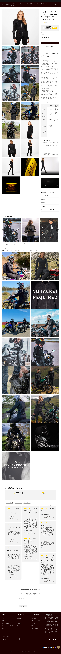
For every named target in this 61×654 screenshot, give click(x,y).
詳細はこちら (55, 27)
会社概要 (3, 618)
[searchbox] (8, 502)
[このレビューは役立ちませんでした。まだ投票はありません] (53, 517)
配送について (33, 623)
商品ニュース (4, 620)
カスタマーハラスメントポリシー (36, 620)
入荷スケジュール (33, 625)
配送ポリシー (25, 651)
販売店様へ (4, 628)
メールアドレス (22, 598)
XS (42, 37)
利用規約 (21, 651)
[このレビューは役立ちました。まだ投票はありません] (17, 519)
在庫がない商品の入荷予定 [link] (49, 46)
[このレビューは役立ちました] (34, 533)
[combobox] (18, 503)
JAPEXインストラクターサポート (7, 625)
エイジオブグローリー (20, 623)
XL (54, 37)
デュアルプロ (53, 93)
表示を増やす (43, 545)
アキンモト (18, 625)
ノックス (18, 620)
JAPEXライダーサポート (6, 623)
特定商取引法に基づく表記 (31, 651)
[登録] (18, 639)
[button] (15, 3)
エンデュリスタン (19, 618)
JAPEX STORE (6, 651)
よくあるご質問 (33, 618)
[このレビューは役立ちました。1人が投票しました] (17, 542)
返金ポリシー (11, 651)
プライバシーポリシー (16, 651)
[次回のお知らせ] (58, 1)
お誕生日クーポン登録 (34, 628)
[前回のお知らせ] (3, 1)
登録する (23, 606)
